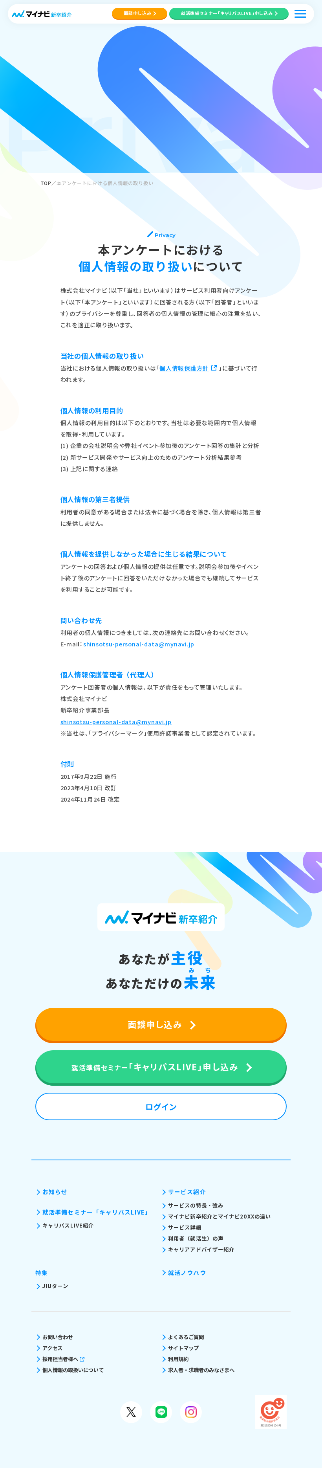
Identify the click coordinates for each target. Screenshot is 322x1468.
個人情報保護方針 (184, 368)
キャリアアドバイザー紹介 (201, 1249)
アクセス (52, 1348)
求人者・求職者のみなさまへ (201, 1370)
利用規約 (178, 1359)
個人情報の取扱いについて (73, 1370)
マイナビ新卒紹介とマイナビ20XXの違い (219, 1216)
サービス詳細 (184, 1227)
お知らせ (55, 1191)
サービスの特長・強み (195, 1205)
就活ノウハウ (187, 1272)
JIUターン (55, 1286)
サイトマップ (183, 1348)
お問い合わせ (57, 1337)
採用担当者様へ (60, 1359)
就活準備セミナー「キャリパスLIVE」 (96, 1212)
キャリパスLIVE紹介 (68, 1225)
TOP (46, 183)
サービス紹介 (187, 1191)
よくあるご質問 (186, 1337)
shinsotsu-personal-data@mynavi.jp (138, 644)
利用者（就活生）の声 (195, 1238)
